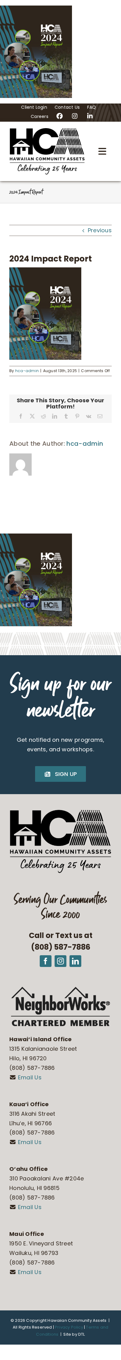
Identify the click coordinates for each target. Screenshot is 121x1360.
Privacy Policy (69, 1327)
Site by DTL (74, 1334)
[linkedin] (75, 961)
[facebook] (46, 961)
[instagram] (60, 961)
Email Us (30, 1077)
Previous (100, 230)
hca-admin (27, 370)
